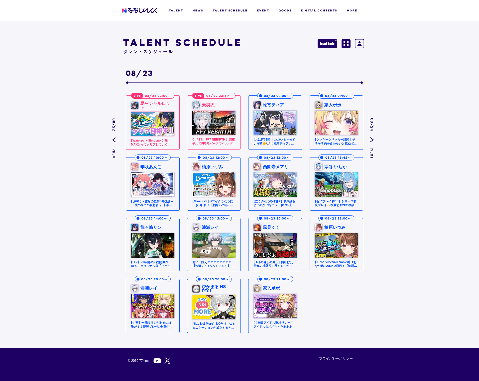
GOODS (285, 10)
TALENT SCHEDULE (230, 10)
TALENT (176, 10)
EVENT (263, 10)
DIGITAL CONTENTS (319, 10)
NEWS (198, 10)
